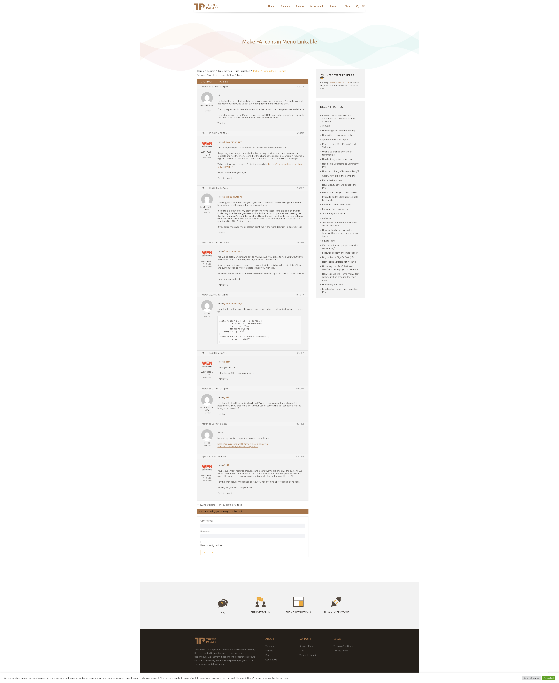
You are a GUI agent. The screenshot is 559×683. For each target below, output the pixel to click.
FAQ (301, 650)
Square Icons (328, 240)
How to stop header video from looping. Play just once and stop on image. (340, 233)
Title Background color (333, 213)
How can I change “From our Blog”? (340, 171)
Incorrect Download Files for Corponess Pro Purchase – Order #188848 (338, 118)
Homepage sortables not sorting (338, 130)
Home (271, 6)
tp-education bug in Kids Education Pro (340, 290)
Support (334, 6)
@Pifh (227, 397)
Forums (211, 71)
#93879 (300, 294)
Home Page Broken (332, 284)
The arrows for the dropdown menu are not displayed (340, 224)
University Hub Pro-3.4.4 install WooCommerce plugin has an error (340, 268)
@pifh (227, 361)
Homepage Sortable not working (339, 262)
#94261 (300, 424)
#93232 (300, 86)
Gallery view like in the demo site (338, 176)
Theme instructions (298, 612)
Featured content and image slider (340, 253)
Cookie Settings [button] (531, 678)
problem (326, 218)
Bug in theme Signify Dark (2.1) (338, 257)
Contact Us (271, 659)
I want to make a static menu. (337, 204)
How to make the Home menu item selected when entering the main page (340, 277)
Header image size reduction (337, 159)
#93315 (300, 133)
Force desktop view (332, 180)
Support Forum (260, 612)
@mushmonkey (232, 142)
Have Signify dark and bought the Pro (339, 186)
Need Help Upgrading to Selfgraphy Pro (340, 165)
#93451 (300, 242)
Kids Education (242, 71)
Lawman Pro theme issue (335, 209)
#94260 (300, 388)
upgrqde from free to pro (335, 139)
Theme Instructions (309, 655)
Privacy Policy (341, 650)
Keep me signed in (211, 545)
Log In (209, 552)
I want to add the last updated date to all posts (340, 198)
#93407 (300, 188)
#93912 (300, 353)
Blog (347, 6)
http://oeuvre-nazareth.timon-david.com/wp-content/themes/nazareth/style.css (243, 445)
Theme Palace (212, 6)
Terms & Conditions (343, 646)
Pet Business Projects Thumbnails (339, 192)
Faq (223, 612)
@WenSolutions (233, 197)
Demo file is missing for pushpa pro (340, 135)
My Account (316, 6)
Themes (285, 6)
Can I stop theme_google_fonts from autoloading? (341, 247)
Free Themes (225, 71)
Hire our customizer (339, 82)
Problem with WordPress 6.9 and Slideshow (339, 146)
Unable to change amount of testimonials (337, 153)
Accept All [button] (549, 678)
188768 (326, 126)
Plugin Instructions (336, 612)
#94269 (300, 456)
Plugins (300, 6)
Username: (206, 520)
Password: (206, 531)
